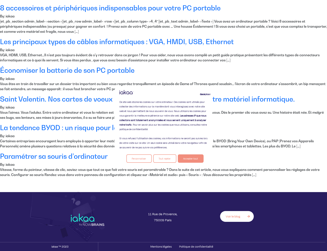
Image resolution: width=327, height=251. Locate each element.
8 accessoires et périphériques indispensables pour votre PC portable (110, 8)
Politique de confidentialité (196, 247)
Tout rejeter (165, 158)
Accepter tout (190, 158)
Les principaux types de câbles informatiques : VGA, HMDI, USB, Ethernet (117, 42)
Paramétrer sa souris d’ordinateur (54, 156)
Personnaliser (139, 158)
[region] (163, 125)
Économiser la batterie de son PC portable (67, 70)
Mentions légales (161, 247)
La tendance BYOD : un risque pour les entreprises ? (82, 128)
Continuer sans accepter (202, 94)
